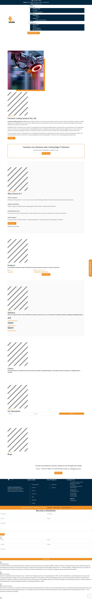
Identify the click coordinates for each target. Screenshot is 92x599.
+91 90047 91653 (73, 495)
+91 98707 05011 (73, 501)
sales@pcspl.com (38, 4)
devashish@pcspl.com (74, 491)
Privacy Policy (56, 508)
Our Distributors (37, 28)
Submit (71, 413)
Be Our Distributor (37, 30)
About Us (32, 7)
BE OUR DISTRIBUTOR (33, 33)
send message (46, 559)
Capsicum (49, 508)
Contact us (33, 23)
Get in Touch (36, 25)
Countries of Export (37, 12)
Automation (36, 15)
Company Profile (36, 9)
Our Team (35, 10)
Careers (34, 26)
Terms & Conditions (66, 508)
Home (31, 5)
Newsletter (34, 500)
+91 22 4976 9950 (73, 496)
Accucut (37, 17)
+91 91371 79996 (73, 493)
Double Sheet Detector (41, 20)
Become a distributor (90, 268)
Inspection (35, 18)
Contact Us (57, 473)
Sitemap (33, 503)
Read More (12, 43)
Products (32, 14)
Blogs (31, 22)
